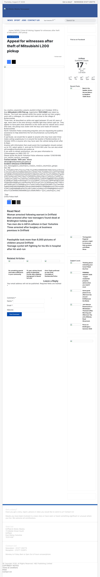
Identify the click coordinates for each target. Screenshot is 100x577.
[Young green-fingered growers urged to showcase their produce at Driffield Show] (75, 239)
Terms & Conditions (10, 568)
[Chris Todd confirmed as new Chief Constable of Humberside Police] (52, 264)
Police (11, 197)
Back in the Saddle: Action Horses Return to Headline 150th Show (87, 92)
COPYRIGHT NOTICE (11, 566)
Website (10, 310)
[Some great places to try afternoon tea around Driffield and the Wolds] (75, 293)
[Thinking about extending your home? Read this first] (75, 265)
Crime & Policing (27, 30)
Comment (11, 298)
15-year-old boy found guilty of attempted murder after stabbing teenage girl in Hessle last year (34, 274)
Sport (17, 20)
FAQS (5, 570)
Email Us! (9, 558)
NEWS (10, 20)
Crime (6, 197)
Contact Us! (34, 20)
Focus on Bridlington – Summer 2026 (87, 327)
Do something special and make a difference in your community (15, 272)
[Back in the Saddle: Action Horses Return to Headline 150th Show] (75, 161)
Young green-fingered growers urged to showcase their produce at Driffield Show (87, 243)
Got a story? (67, 2)
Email (10, 305)
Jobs (24, 20)
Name (10, 301)
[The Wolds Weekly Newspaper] (16, 9)
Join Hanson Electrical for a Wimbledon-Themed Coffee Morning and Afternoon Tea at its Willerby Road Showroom (88, 313)
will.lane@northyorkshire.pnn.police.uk (17, 162)
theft (16, 197)
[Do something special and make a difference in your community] (16, 264)
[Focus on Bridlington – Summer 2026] (75, 327)
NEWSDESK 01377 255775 (84, 2)
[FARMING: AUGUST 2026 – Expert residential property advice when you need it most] (75, 275)
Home (10, 30)
